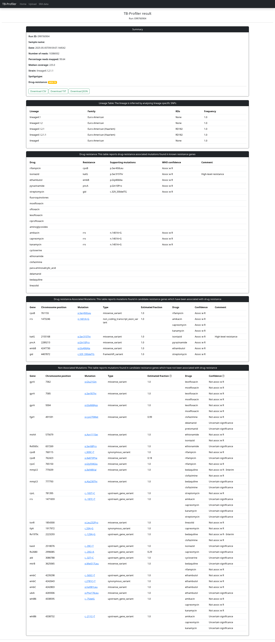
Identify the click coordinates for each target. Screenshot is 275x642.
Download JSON (79, 91)
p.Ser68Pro (91, 446)
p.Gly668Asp (91, 405)
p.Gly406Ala (84, 348)
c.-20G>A (89, 551)
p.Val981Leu (91, 587)
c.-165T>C (90, 493)
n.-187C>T (90, 499)
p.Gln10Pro (84, 342)
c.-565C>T (90, 575)
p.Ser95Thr (91, 393)
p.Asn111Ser (91, 434)
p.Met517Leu (92, 563)
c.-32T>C (89, 557)
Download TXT (58, 91)
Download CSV (38, 91)
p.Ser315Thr (84, 336)
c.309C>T (89, 452)
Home (23, 4)
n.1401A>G (83, 319)
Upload (33, 4)
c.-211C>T (90, 616)
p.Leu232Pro (91, 522)
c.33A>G (89, 528)
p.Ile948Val (90, 469)
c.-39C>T (89, 546)
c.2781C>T (90, 581)
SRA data (43, 4)
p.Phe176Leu (92, 593)
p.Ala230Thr (91, 481)
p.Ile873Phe (91, 458)
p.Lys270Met (91, 417)
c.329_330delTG (86, 354)
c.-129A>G (90, 534)
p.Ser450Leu (84, 313)
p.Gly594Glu (91, 463)
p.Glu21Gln (91, 381)
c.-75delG (90, 598)
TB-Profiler (9, 4)
